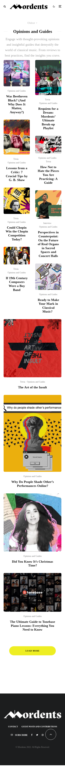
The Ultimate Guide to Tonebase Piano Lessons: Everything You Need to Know (32, 625)
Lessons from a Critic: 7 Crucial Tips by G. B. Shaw (17, 174)
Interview (47, 223)
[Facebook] (31, 735)
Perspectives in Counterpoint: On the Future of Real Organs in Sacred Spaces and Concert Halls (48, 244)
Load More (32, 651)
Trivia (15, 159)
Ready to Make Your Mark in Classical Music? (48, 305)
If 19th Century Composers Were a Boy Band (17, 284)
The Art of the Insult (32, 387)
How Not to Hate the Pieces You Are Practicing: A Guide (48, 174)
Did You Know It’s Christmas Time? (32, 563)
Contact (13, 726)
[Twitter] (37, 735)
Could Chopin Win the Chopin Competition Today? (17, 233)
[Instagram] (42, 735)
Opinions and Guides (17, 91)
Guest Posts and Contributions (39, 726)
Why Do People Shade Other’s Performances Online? (32, 484)
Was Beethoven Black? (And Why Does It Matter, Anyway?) (16, 104)
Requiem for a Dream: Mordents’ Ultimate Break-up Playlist (48, 118)
